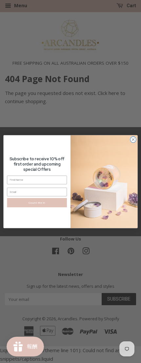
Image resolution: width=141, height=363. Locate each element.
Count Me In (37, 202)
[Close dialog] (133, 139)
